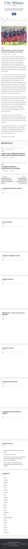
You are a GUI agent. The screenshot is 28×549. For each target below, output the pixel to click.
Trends (5, 527)
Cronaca (6, 492)
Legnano (6, 500)
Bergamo (6, 482)
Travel (5, 525)
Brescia (5, 485)
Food (5, 495)
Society (5, 520)
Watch (5, 530)
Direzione (14, 54)
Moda (5, 505)
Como (2, 47)
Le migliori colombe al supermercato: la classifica (10, 167)
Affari (5, 477)
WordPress (6, 532)
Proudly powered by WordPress (10, 544)
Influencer (6, 497)
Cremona (6, 490)
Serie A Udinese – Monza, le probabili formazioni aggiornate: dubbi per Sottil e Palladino (13, 464)
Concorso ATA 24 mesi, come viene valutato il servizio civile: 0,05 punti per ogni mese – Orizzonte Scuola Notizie (15, 458)
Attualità (6, 480)
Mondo (5, 507)
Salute (5, 515)
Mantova (6, 502)
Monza (5, 510)
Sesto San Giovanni (8, 517)
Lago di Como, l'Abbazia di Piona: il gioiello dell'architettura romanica (13, 154)
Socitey (5, 522)
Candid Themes (15, 545)
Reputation (6, 512)
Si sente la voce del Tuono (10, 454)
